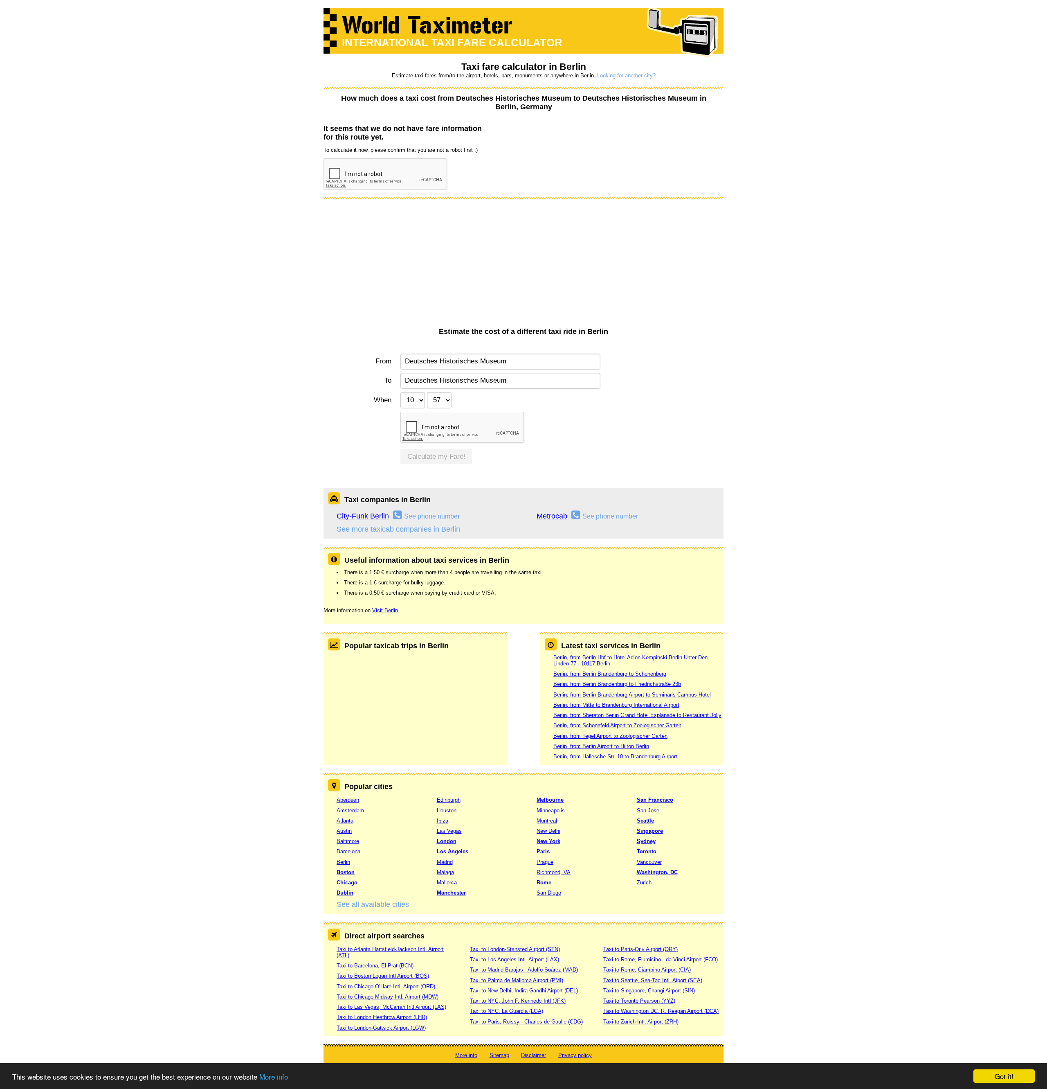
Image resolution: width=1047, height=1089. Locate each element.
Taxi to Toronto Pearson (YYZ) (639, 1001)
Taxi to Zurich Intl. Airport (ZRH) (641, 1022)
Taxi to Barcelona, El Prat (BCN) (375, 966)
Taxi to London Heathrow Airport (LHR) (382, 1017)
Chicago (347, 882)
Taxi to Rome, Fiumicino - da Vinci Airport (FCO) (660, 959)
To (387, 380)
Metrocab (552, 516)
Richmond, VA (554, 872)
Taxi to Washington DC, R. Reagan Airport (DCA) (661, 1011)
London (446, 841)
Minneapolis (551, 810)
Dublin (345, 893)
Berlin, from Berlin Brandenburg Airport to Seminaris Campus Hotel (632, 695)
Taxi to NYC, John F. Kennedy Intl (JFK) (518, 1001)
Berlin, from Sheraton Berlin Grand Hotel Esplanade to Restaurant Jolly (637, 715)
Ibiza (442, 821)
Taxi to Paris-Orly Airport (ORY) (640, 949)
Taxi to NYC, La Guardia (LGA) (506, 1011)
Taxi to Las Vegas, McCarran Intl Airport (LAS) (391, 1007)
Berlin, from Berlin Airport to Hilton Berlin (601, 746)
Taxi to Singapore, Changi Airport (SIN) (649, 991)
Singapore (650, 831)
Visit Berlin (385, 610)
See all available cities (373, 904)
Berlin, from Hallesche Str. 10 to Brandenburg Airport (615, 756)
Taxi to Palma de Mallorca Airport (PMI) (516, 980)
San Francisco (655, 800)
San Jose (648, 810)
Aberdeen (348, 800)
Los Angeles (452, 851)
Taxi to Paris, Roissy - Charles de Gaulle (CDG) (526, 1022)
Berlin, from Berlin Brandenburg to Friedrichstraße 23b (617, 684)
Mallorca (447, 882)
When (382, 400)
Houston (446, 810)
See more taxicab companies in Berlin (398, 529)
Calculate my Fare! (436, 456)
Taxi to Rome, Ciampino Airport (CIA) (647, 970)
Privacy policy (575, 1055)
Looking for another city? (626, 75)
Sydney (646, 841)
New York (548, 841)
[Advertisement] (523, 266)
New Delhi (548, 831)
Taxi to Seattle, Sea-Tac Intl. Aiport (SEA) (652, 980)
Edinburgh (449, 800)
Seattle (645, 821)
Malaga (445, 872)
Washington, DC (657, 872)
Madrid (445, 862)
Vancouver (649, 862)
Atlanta (345, 821)
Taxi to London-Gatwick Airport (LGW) (381, 1028)
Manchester (451, 893)
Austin (344, 831)
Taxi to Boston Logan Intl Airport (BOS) (383, 976)
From (383, 361)
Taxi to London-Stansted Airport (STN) (515, 949)
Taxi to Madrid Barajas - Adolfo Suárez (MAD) (524, 970)
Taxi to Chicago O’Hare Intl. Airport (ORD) (386, 986)
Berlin (343, 862)
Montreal (547, 821)
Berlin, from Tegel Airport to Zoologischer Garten (610, 736)
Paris (543, 851)
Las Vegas (449, 831)
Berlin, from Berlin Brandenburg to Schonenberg (609, 674)
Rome (544, 882)
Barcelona (348, 851)
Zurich (644, 882)
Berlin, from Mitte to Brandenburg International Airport (616, 705)
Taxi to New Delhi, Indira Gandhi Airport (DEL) (524, 991)
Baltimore (348, 841)
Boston (346, 872)
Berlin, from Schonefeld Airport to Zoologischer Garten (617, 725)
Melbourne (550, 800)
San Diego (549, 893)
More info (273, 1076)
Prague (545, 862)
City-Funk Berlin (363, 516)
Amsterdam (350, 810)
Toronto (646, 851)
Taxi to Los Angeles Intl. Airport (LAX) (514, 959)
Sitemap (499, 1055)
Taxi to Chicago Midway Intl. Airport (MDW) (387, 997)
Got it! (1004, 1076)
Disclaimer (533, 1055)
